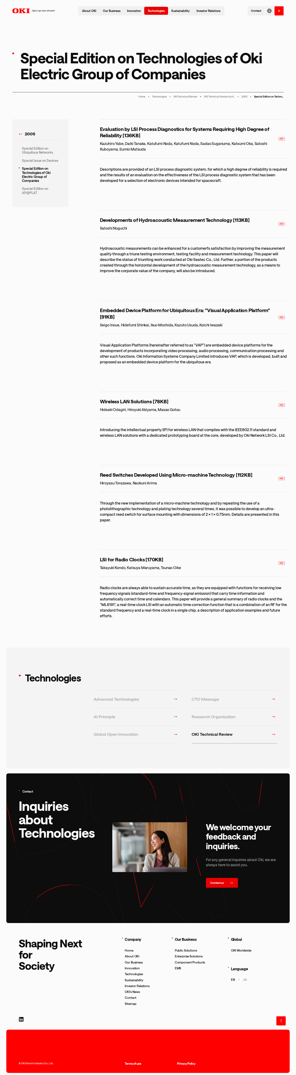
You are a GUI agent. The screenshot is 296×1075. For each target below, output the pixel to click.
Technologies (156, 10)
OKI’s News (132, 992)
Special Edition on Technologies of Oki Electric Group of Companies (36, 174)
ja (245, 979)
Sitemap (130, 1004)
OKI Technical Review (185, 96)
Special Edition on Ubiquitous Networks (37, 150)
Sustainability (180, 10)
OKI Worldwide (241, 950)
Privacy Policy (186, 1063)
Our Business (112, 10)
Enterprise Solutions (189, 956)
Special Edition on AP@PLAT (35, 191)
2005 (244, 96)
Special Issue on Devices (40, 160)
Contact (130, 997)
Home (142, 96)
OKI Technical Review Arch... (219, 96)
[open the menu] (279, 10)
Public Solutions (186, 950)
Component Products (190, 962)
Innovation (134, 10)
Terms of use (133, 1063)
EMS (178, 968)
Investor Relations (208, 10)
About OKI (89, 10)
